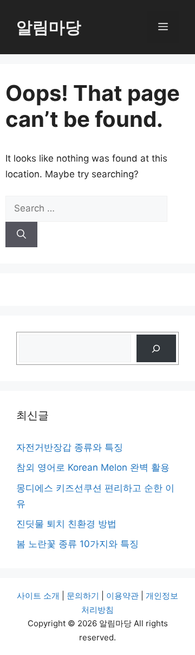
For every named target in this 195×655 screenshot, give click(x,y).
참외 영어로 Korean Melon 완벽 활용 (93, 467)
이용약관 (122, 595)
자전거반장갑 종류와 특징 (69, 447)
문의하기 (83, 595)
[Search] (21, 235)
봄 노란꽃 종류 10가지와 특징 (77, 543)
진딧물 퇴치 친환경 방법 (66, 523)
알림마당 (48, 27)
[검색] (156, 348)
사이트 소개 (38, 595)
